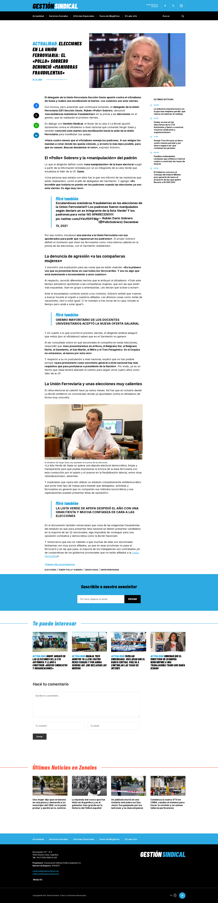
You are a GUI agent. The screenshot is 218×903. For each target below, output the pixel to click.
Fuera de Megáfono (110, 16)
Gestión (55, 6)
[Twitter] (173, 5)
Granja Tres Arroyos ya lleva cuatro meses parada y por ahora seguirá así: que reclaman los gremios (168, 144)
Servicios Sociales (58, 16)
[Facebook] (165, 5)
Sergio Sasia (91, 570)
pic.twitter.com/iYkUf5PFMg (77, 219)
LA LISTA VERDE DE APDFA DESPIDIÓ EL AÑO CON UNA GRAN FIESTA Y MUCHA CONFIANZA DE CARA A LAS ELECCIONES (97, 512)
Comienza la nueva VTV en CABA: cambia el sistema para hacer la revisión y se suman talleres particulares (168, 803)
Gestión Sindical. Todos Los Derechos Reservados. (67, 895)
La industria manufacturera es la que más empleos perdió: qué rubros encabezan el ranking (169, 111)
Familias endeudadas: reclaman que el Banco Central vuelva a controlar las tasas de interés (169, 160)
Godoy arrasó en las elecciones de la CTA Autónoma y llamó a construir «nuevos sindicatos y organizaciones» (168, 127)
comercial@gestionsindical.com (46, 871)
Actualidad (38, 16)
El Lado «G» (131, 16)
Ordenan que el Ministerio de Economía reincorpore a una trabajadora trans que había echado (168, 662)
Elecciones (50, 570)
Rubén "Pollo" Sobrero (71, 570)
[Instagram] (181, 5)
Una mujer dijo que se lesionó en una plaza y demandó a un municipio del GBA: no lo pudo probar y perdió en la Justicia (49, 803)
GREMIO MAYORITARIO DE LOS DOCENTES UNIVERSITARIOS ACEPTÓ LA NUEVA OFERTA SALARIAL (97, 321)
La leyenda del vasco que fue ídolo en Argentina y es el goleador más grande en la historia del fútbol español (88, 803)
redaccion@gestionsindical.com (46, 874)
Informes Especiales (83, 16)
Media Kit (37, 879)
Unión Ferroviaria (110, 570)
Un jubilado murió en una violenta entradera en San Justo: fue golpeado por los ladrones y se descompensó (127, 803)
